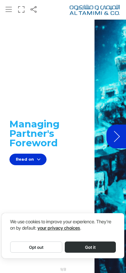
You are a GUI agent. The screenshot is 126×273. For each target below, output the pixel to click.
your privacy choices (58, 228)
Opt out (36, 247)
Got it (90, 247)
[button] (8, 9)
